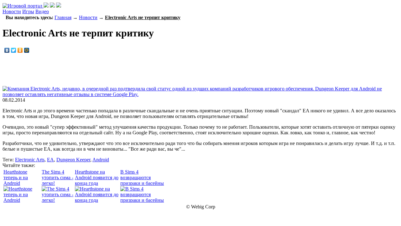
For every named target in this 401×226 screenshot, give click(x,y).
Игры (28, 11)
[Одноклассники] (20, 50)
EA (50, 159)
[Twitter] (13, 50)
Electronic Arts (29, 159)
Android (100, 159)
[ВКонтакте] (7, 50)
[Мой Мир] (26, 50)
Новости (12, 11)
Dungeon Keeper (73, 159)
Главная (63, 17)
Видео (42, 11)
